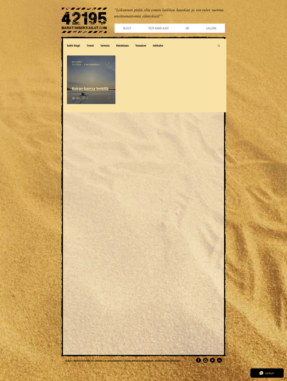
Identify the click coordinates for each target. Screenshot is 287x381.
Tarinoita (104, 45)
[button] (218, 46)
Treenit (90, 45)
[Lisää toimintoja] (110, 63)
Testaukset (140, 45)
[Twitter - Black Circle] (212, 360)
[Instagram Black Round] (205, 360)
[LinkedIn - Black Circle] (219, 360)
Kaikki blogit (73, 45)
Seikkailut (158, 45)
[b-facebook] (198, 360)
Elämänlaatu (122, 45)
